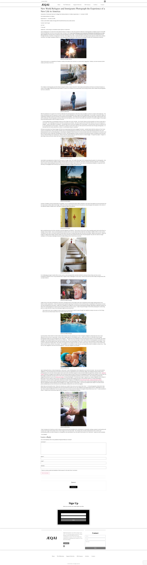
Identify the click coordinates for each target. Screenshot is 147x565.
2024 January (87, 4)
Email (42, 461)
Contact (102, 4)
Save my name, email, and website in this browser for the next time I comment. (59, 470)
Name (42, 456)
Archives (95, 4)
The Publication (66, 4)
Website (43, 465)
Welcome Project (60, 377)
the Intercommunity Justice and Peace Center (91, 379)
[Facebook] (105, 1)
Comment (43, 441)
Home (59, 4)
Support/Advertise (77, 4)
